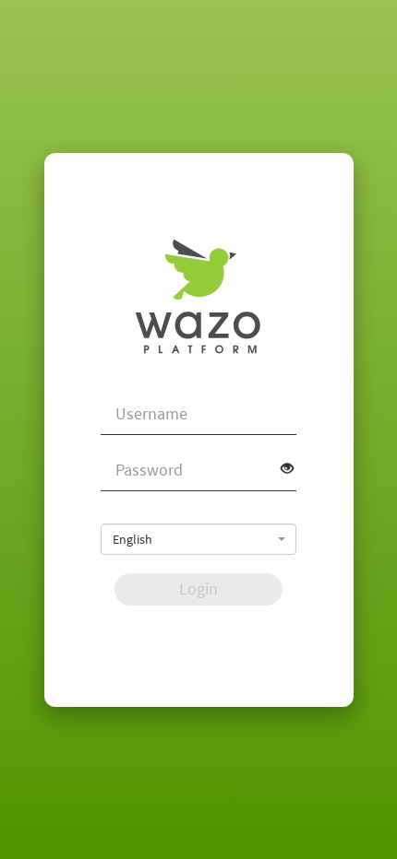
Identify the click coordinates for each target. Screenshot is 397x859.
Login (198, 588)
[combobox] (198, 539)
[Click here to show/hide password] (281, 468)
